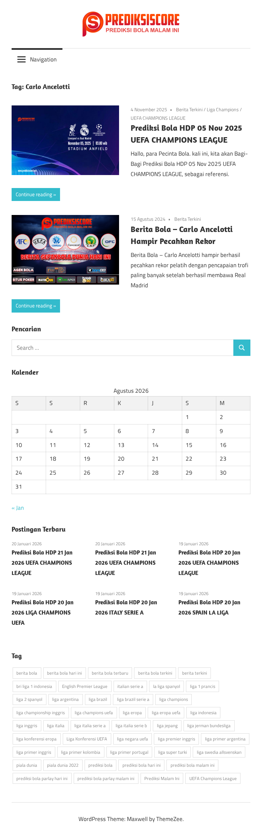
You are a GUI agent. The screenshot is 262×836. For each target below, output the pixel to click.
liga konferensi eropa (36, 738)
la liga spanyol (166, 686)
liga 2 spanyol (29, 699)
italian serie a (130, 686)
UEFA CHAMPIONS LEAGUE (158, 117)
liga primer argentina (225, 738)
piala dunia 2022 (62, 765)
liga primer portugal (129, 752)
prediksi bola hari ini (141, 765)
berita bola (26, 672)
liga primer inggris (33, 752)
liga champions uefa (94, 712)
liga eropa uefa (166, 712)
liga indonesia (203, 712)
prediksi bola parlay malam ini (105, 778)
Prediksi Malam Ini (161, 778)
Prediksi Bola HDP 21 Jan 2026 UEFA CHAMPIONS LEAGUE (42, 563)
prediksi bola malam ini (193, 765)
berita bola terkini (155, 672)
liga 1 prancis (202, 686)
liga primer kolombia (80, 752)
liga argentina (65, 699)
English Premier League (84, 686)
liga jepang (167, 725)
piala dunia (26, 765)
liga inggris (26, 725)
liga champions (173, 699)
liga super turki (172, 752)
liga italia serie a (90, 725)
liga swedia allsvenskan (219, 752)
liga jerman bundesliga (209, 725)
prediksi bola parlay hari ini (42, 778)
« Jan (18, 507)
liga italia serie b (131, 725)
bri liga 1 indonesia (34, 686)
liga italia (55, 725)
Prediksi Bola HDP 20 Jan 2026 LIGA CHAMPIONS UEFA (42, 612)
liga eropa (132, 712)
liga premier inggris (176, 738)
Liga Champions (223, 109)
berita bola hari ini (64, 672)
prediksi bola (100, 765)
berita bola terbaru (110, 672)
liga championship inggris (40, 712)
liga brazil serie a (133, 699)
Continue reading (34, 194)
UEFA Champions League (213, 778)
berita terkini (194, 672)
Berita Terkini (189, 109)
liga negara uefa (132, 738)
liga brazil (98, 699)
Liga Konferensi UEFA (87, 738)
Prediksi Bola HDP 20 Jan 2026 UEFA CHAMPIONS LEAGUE (209, 563)
